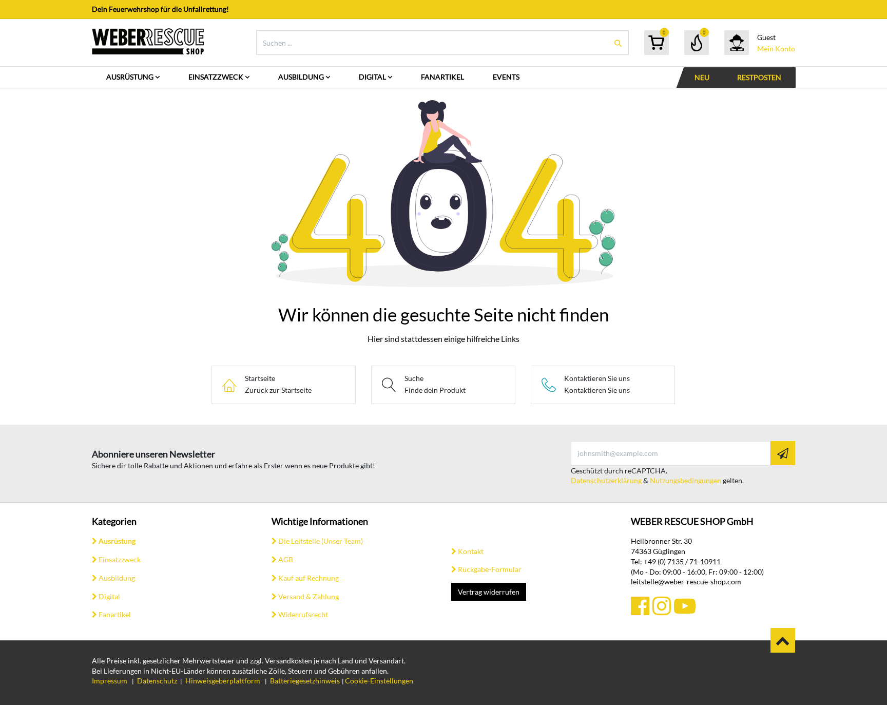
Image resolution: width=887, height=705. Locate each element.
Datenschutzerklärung (606, 480)
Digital (109, 596)
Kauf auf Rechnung (308, 578)
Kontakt (471, 551)
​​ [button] (782, 640)
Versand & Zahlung (308, 596)
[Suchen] (618, 43)
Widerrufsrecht (303, 614)
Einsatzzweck (120, 559)
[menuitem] (133, 77)
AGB (285, 559)
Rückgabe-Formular (490, 569)
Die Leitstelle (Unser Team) (320, 541)
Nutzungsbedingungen (685, 480)
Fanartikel (115, 614)
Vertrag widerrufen (488, 591)
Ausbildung (117, 578)
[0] (656, 42)
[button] (782, 453)
